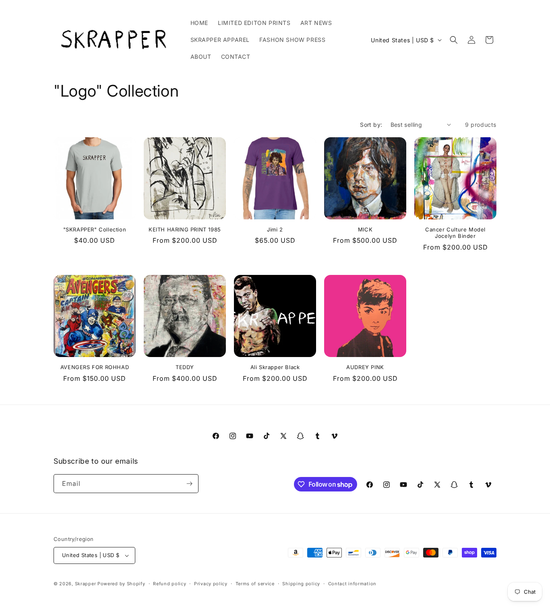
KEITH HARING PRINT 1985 (185, 229)
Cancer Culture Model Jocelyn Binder (455, 232)
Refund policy (169, 583)
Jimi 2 (275, 229)
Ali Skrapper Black (275, 367)
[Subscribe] (189, 483)
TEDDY (185, 367)
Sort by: (371, 124)
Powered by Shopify (121, 583)
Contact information (352, 583)
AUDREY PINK (365, 367)
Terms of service (255, 583)
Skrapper (85, 583)
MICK (365, 229)
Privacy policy (210, 583)
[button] (454, 40)
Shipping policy (301, 583)
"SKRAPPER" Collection (94, 229)
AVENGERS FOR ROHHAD (94, 367)
